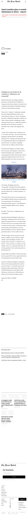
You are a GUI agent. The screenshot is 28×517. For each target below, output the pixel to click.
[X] (10, 56)
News (6, 314)
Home (3, 15)
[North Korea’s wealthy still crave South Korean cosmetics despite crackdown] (7, 412)
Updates (6, 15)
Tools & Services (22, 505)
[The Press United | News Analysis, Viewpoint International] (15, 1)
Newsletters (21, 504)
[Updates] (3, 48)
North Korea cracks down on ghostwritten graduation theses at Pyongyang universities (20, 402)
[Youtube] (10, 506)
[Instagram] (10, 504)
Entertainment (4, 501)
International (21, 502)
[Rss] (10, 507)
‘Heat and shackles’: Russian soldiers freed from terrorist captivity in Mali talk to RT (13, 356)
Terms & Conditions (22, 507)
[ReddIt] (13, 56)
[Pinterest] (22, 56)
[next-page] (4, 426)
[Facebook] (7, 56)
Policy (20, 509)
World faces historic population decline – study (13, 360)
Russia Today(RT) (11, 314)
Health (2, 505)
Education (3, 500)
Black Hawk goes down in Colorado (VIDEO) (12, 353)
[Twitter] (10, 501)
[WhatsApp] (16, 56)
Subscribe (14, 476)
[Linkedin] (19, 56)
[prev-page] (2, 426)
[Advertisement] (14, 32)
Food (2, 503)
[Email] (25, 56)
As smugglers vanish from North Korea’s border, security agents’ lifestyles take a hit (7, 403)
